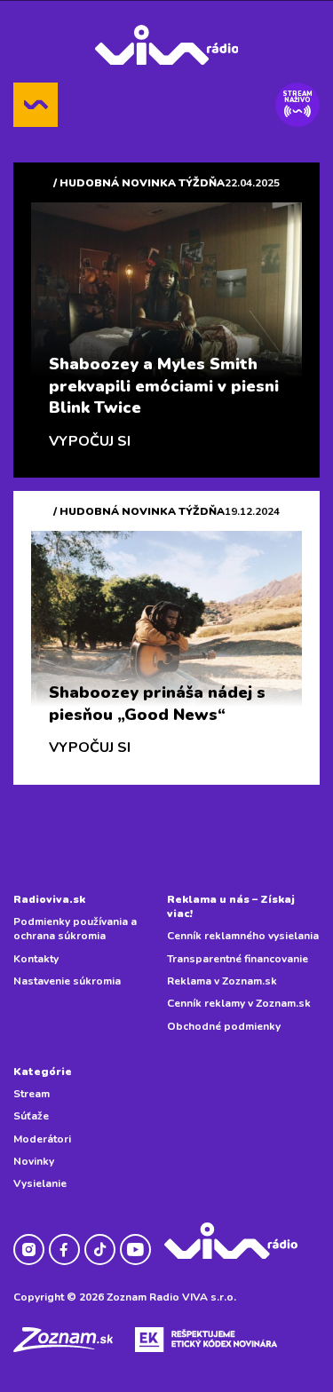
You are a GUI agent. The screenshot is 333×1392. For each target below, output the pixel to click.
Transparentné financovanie (237, 959)
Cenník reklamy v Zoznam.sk (239, 1003)
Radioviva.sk (49, 899)
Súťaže (31, 1116)
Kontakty (36, 959)
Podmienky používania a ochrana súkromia (75, 928)
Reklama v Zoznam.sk (222, 981)
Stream (31, 1094)
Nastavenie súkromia (67, 981)
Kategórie (42, 1071)
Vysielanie (40, 1183)
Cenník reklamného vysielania (243, 936)
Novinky (33, 1161)
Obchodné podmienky (224, 1026)
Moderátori (42, 1139)
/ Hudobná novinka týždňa (139, 183)
